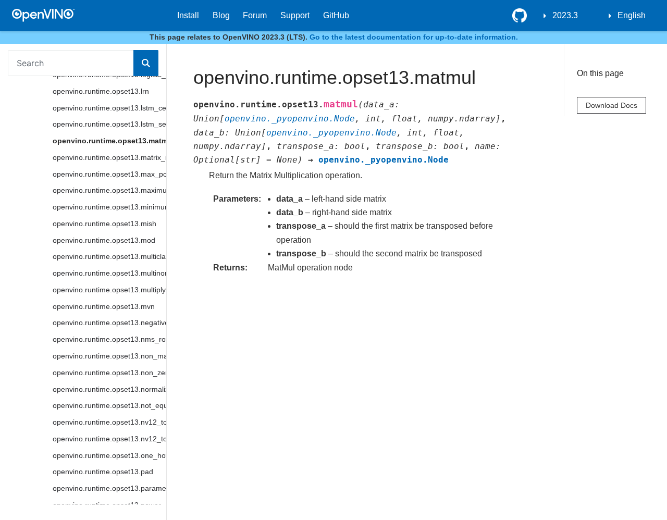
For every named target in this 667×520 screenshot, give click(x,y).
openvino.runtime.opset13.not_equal (109, 405)
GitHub (336, 15)
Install (188, 15)
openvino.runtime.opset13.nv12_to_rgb (109, 439)
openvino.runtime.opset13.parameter (109, 488)
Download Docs (611, 105)
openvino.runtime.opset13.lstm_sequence (109, 124)
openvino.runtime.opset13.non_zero (109, 372)
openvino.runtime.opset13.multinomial (109, 273)
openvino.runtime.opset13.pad (103, 471)
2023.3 (565, 15)
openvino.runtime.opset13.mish (104, 223)
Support (295, 15)
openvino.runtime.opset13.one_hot (109, 455)
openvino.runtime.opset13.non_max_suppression (109, 356)
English (631, 15)
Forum (255, 15)
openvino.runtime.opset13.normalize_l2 (109, 389)
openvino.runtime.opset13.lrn (101, 91)
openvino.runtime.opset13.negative (109, 322)
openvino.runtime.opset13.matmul (109, 141)
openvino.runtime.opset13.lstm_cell (109, 108)
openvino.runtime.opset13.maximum (109, 190)
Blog (221, 15)
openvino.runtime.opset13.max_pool (109, 174)
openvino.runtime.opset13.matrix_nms (109, 157)
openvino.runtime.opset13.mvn (104, 306)
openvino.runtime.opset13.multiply (109, 290)
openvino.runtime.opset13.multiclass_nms (109, 256)
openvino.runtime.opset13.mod (104, 240)
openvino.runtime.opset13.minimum (109, 207)
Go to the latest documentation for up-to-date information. (414, 37)
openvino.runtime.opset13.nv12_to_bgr (109, 422)
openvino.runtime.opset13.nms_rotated (109, 339)
